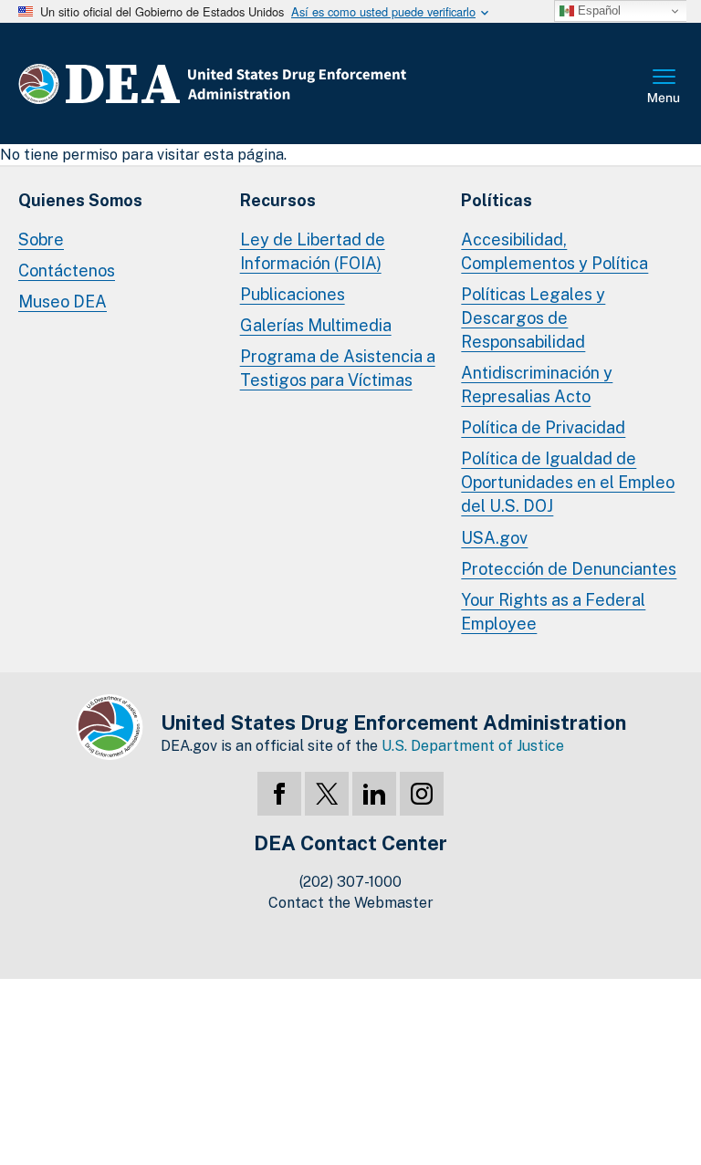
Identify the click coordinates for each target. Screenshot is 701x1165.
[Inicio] (267, 83)
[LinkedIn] (374, 794)
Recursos (278, 200)
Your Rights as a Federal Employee (553, 611)
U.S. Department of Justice (473, 745)
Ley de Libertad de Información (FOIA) (312, 251)
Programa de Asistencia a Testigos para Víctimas (337, 368)
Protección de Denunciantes (568, 568)
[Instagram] (422, 794)
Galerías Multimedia (316, 325)
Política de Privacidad (543, 427)
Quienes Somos (80, 200)
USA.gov (494, 537)
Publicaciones (292, 294)
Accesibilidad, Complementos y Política (554, 251)
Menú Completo (664, 87)
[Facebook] (279, 794)
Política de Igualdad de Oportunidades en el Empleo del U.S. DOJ (568, 482)
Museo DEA (62, 301)
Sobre (41, 239)
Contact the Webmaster (351, 902)
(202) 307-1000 (350, 881)
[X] (327, 794)
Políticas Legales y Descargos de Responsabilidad (533, 318)
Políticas (496, 200)
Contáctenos (66, 270)
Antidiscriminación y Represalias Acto (536, 384)
